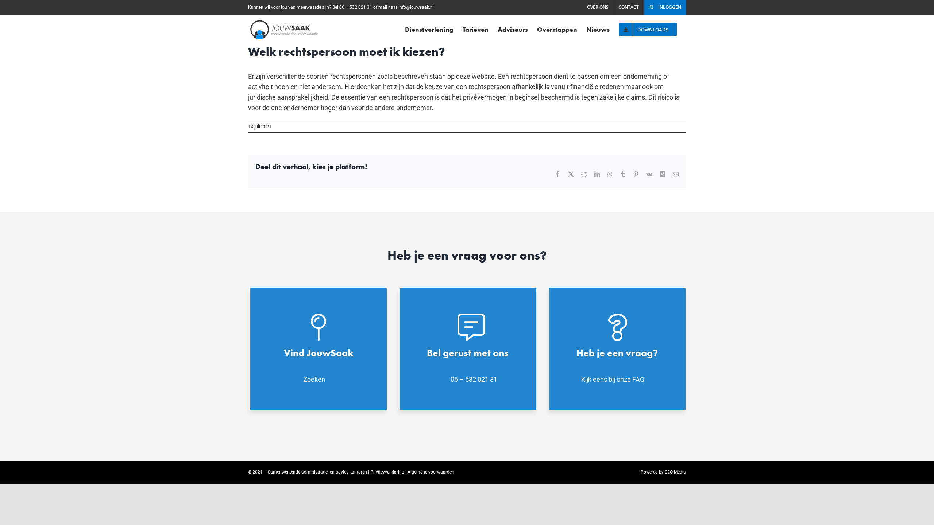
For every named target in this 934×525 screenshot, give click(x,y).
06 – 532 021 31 (474, 379)
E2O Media (675, 472)
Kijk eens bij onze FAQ (612, 379)
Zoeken (314, 379)
